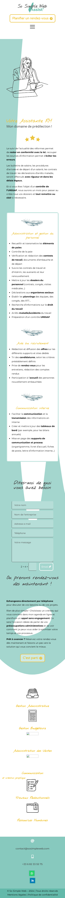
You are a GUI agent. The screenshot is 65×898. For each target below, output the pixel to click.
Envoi (44, 566)
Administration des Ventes (32, 751)
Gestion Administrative (32, 706)
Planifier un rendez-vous (30, 18)
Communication (32, 773)
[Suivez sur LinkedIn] (32, 881)
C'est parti (30, 658)
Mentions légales (16, 894)
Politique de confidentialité (43, 894)
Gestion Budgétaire (32, 728)
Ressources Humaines (32, 820)
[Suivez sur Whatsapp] (32, 873)
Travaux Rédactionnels (33, 798)
